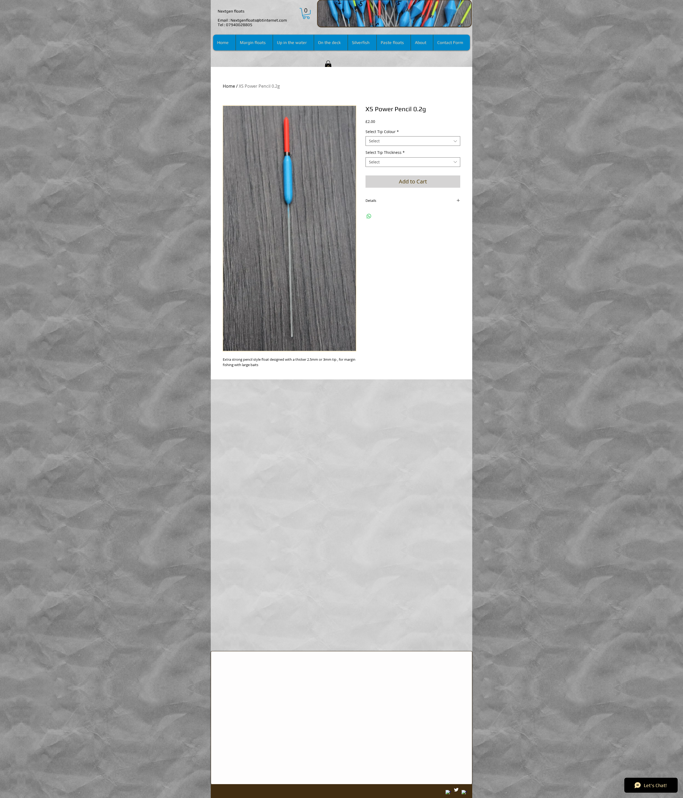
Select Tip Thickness (385, 152)
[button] (328, 65)
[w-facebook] (464, 792)
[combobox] (413, 141)
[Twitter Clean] (456, 789)
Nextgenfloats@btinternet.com (259, 20)
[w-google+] (448, 792)
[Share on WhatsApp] (369, 216)
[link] (306, 13)
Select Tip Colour (382, 131)
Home (229, 86)
